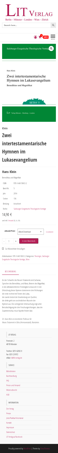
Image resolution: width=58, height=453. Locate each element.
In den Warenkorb (28, 240)
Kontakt (8, 422)
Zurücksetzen (49, 232)
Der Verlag (10, 408)
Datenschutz (10, 432)
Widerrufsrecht (11, 389)
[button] (51, 48)
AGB (7, 394)
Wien (27, 259)
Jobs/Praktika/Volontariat (14, 418)
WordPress (27, 448)
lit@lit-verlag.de (16, 357)
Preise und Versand (13, 385)
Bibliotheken (10, 371)
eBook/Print (10, 230)
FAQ (7, 380)
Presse (8, 413)
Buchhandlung (11, 375)
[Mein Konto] (35, 37)
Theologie (37, 256)
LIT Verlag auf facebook (14, 436)
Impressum (10, 427)
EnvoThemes (45, 448)
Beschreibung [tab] (10, 271)
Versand (10, 220)
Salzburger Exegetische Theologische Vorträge (30, 208)
